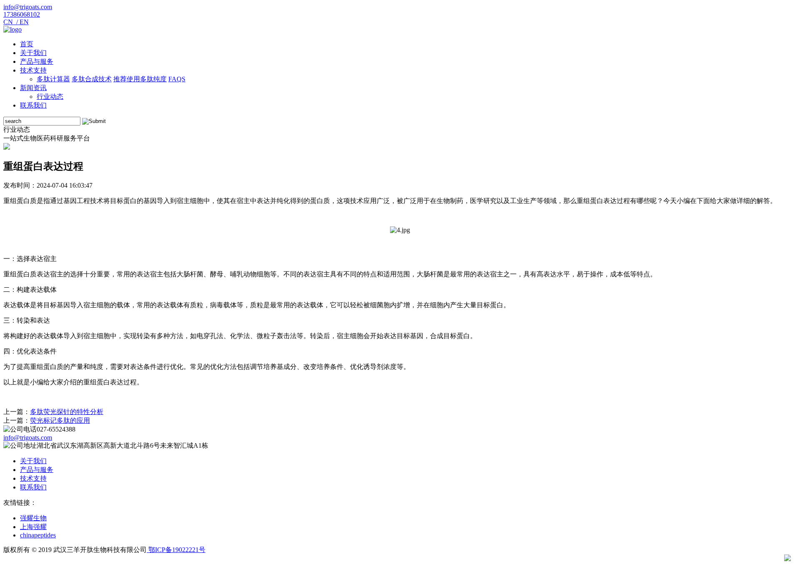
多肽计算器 (53, 79)
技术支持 (33, 70)
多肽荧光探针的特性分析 (66, 411)
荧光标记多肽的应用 (60, 420)
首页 (26, 44)
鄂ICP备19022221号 (176, 549)
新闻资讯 (33, 87)
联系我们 (33, 105)
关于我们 (33, 52)
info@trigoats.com (27, 6)
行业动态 (50, 96)
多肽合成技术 (92, 79)
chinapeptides (38, 535)
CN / (10, 21)
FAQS (176, 79)
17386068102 (21, 14)
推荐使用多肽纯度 (140, 79)
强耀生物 (33, 518)
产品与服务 (36, 61)
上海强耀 (33, 526)
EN (23, 21)
